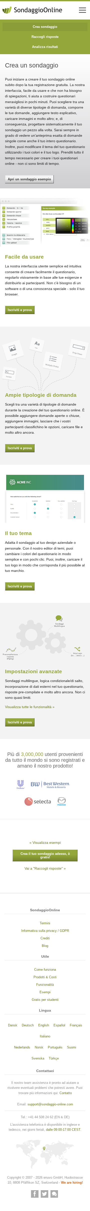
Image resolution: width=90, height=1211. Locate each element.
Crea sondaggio (45, 27)
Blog (45, 946)
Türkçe (54, 1058)
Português (55, 1047)
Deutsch (28, 1025)
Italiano (45, 1036)
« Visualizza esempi (45, 843)
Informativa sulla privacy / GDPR (45, 931)
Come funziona (45, 969)
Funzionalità (45, 985)
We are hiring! (72, 1182)
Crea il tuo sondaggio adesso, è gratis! (45, 855)
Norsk (39, 1047)
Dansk (12, 1025)
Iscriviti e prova (20, 310)
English (43, 1025)
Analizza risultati (45, 47)
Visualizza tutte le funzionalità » (29, 707)
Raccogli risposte (45, 37)
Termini (45, 923)
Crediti (45, 938)
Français (76, 1025)
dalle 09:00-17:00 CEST (63, 1129)
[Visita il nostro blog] (54, 1194)
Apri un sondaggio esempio (29, 179)
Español (59, 1025)
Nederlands (22, 1047)
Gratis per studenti (45, 1000)
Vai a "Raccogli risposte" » (45, 868)
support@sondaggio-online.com (50, 1104)
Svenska (38, 1058)
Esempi (45, 992)
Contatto (66, 1093)
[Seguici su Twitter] (44, 1194)
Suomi (71, 1047)
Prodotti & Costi (45, 977)
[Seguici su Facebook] (34, 1194)
